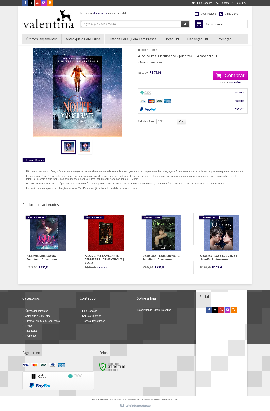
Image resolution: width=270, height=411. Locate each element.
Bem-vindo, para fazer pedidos (104, 13)
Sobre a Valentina (91, 316)
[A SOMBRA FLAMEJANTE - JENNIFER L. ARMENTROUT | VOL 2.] (106, 243)
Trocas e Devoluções (93, 321)
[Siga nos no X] (31, 3)
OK (181, 121)
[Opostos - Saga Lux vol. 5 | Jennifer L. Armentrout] (221, 243)
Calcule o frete (146, 121)
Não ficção (31, 330)
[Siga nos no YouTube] (221, 310)
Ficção (152, 50)
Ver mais (50, 256)
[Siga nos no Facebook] (25, 3)
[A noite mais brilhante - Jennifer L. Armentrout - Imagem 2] (85, 147)
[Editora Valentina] (48, 19)
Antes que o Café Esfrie (38, 316)
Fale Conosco (204, 3)
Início (143, 50)
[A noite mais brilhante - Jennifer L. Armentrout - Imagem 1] (68, 147)
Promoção (31, 335)
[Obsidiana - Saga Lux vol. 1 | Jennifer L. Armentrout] (164, 243)
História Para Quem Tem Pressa (42, 321)
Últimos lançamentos (36, 311)
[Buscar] (185, 24)
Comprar (234, 75)
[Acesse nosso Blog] (50, 3)
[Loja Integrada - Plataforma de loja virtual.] (135, 406)
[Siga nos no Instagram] (44, 3)
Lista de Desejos (35, 160)
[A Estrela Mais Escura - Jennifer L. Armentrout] (48, 243)
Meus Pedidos (208, 13)
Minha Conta (231, 13)
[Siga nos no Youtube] (38, 3)
